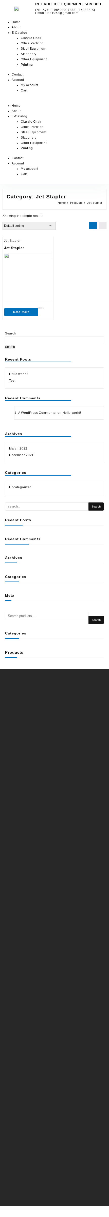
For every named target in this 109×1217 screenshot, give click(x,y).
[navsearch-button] (61, 101)
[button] (27, 100)
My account (29, 85)
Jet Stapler (12, 240)
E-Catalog (19, 32)
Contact (18, 74)
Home (16, 22)
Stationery (29, 54)
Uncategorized (20, 487)
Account (18, 80)
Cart (24, 90)
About (16, 27)
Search (10, 333)
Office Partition (32, 43)
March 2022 (18, 448)
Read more (21, 311)
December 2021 (21, 455)
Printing (27, 64)
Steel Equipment (33, 48)
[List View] (102, 225)
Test (12, 380)
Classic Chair (31, 38)
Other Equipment (34, 59)
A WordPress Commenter (37, 413)
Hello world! (18, 374)
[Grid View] (93, 225)
